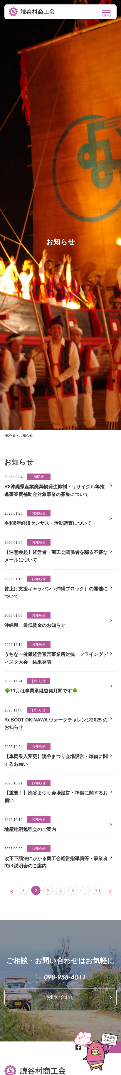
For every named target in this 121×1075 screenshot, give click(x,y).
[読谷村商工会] (32, 11)
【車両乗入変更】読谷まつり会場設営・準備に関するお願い (56, 760)
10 (97, 890)
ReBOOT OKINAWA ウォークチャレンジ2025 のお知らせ (55, 723)
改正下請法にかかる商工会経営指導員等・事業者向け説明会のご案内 (56, 862)
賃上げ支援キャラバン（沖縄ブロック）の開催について (56, 592)
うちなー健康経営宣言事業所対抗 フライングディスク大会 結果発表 (56, 658)
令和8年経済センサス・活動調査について (48, 523)
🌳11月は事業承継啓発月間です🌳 (41, 690)
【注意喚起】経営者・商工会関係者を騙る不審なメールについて (56, 556)
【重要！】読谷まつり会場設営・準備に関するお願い (56, 796)
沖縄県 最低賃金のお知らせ (34, 625)
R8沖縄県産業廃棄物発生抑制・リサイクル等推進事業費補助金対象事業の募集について (54, 490)
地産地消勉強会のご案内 (30, 829)
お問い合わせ (60, 997)
